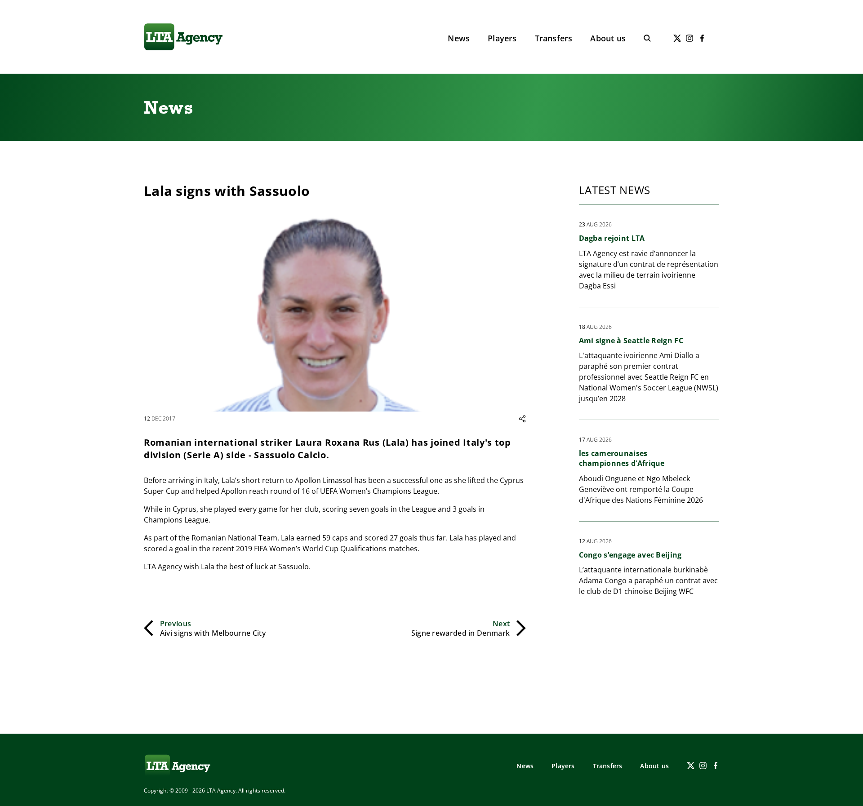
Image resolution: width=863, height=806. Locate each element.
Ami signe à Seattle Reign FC (631, 340)
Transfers (554, 38)
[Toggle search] (647, 38)
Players (502, 38)
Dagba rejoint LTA (612, 238)
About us (608, 38)
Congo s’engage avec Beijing (630, 555)
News (459, 38)
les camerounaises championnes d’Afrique (622, 458)
